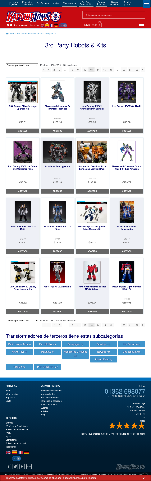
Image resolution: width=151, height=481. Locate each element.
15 (104, 69)
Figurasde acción (101, 3)
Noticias (34, 25)
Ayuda (9, 436)
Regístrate (10, 397)
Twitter (15, 466)
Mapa (142, 420)
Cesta (8, 400)
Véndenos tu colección (51, 400)
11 (78, 69)
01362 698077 (125, 390)
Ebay (29, 466)
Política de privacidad (16, 443)
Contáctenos (11, 25)
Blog (43, 414)
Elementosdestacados (27, 3)
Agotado (23, 131)
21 (130, 69)
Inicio (7, 25)
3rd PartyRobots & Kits (86, 3)
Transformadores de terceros (30, 33)
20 (124, 69)
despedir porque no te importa (80, 478)
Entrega (9, 422)
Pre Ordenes (43, 3)
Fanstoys (103, 344)
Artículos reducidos (50, 397)
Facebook (8, 466)
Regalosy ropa (127, 3)
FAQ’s (8, 432)
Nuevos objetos (48, 394)
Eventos (44, 407)
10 (72, 69)
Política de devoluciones (17, 429)
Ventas (56, 3)
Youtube (22, 466)
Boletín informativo (49, 404)
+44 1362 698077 (116, 395)
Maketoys (47, 351)
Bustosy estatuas (114, 3)
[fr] (52, 25)
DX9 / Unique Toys (19, 344)
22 (137, 69)
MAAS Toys (19, 351)
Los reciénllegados (13, 3)
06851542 (54, 474)
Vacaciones (11, 446)
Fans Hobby (47, 344)
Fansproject (75, 344)
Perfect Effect (103, 359)
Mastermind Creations (75, 353)
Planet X (19, 367)
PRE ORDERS (47, 367)
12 (85, 69)
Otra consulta (131, 351)
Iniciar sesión (21, 25)
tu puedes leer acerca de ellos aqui (44, 478)
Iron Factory (131, 344)
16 (111, 69)
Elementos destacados (51, 390)
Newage (103, 351)
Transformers (69, 3)
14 (98, 69)
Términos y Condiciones (17, 425)
